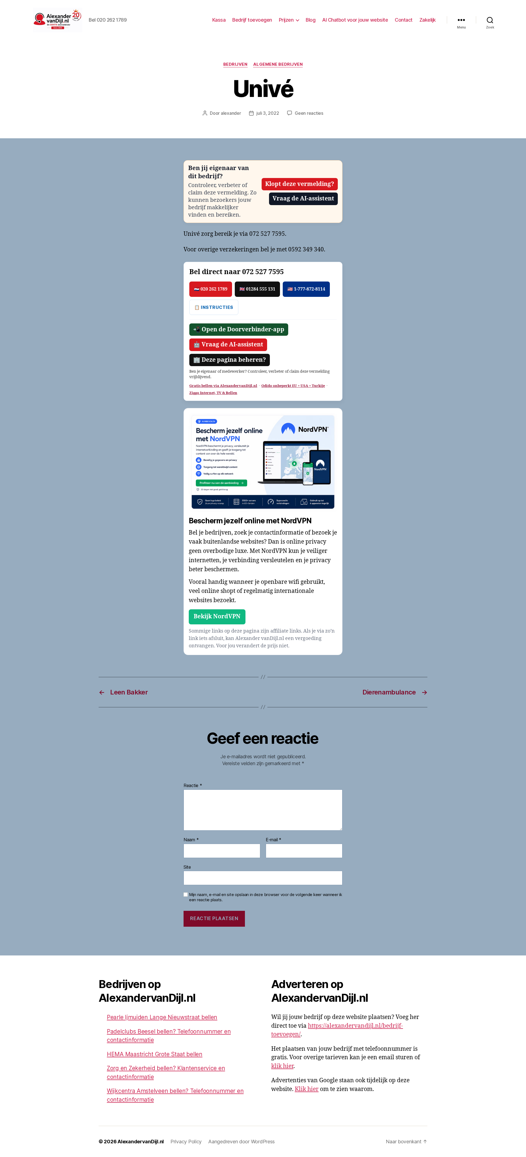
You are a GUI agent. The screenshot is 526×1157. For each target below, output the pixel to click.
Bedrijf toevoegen (252, 20)
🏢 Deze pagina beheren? (229, 360)
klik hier (282, 1066)
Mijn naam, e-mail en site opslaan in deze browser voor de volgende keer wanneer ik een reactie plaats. (265, 897)
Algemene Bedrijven (278, 64)
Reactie (193, 785)
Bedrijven (235, 64)
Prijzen (286, 20)
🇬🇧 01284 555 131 (257, 289)
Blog (310, 20)
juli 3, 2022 (267, 113)
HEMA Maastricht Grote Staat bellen (154, 1054)
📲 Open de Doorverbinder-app (238, 329)
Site (187, 866)
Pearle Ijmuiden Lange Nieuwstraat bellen (162, 1017)
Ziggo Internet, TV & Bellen (213, 393)
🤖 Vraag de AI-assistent (228, 344)
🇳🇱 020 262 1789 (210, 289)
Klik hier (307, 1089)
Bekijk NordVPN (217, 616)
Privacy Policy (186, 1141)
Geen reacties (309, 113)
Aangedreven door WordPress (241, 1141)
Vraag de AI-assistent (303, 198)
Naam (191, 839)
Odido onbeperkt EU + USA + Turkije (293, 386)
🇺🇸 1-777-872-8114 (306, 289)
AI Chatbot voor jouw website (355, 20)
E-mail (273, 839)
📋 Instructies (213, 307)
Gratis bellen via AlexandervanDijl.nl (223, 386)
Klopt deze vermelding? (299, 184)
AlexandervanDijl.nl (141, 1141)
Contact (404, 20)
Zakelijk (427, 20)
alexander (231, 113)
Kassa (219, 20)
